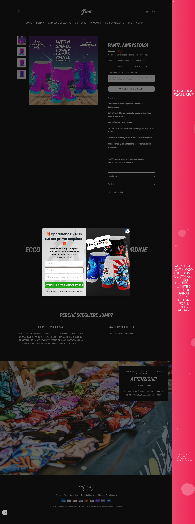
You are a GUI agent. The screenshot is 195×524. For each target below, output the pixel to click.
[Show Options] (81, 277)
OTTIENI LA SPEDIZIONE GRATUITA (64, 285)
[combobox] (63, 277)
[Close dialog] (127, 231)
